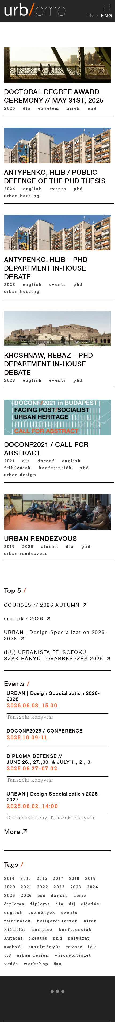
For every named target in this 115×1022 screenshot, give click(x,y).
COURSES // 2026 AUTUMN (42, 605)
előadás (90, 903)
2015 (25, 878)
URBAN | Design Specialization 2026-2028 (56, 635)
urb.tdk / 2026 (24, 618)
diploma (14, 903)
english (32, 188)
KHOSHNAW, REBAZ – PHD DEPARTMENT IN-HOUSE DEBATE (48, 363)
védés (11, 963)
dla (27, 108)
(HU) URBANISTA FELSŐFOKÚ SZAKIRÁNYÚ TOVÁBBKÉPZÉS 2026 (53, 655)
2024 (10, 188)
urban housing (22, 195)
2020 (27, 546)
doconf (46, 460)
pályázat (79, 938)
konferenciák (55, 467)
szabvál (13, 946)
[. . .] (57, 992)
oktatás (37, 938)
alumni (50, 546)
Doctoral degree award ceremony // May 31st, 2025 (53, 96)
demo (79, 895)
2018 (74, 878)
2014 (9, 878)
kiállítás (15, 929)
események (41, 912)
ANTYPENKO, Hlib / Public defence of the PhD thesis (54, 176)
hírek (73, 108)
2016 (42, 878)
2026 (26, 895)
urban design (20, 474)
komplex (42, 929)
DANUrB (59, 895)
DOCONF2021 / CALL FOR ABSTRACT (46, 448)
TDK (92, 946)
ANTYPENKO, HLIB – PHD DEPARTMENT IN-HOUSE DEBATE (45, 268)
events (57, 188)
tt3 (7, 955)
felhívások (17, 467)
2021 (9, 460)
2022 (42, 886)
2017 (58, 878)
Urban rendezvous (40, 539)
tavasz (74, 946)
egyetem (48, 108)
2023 (9, 284)
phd (92, 108)
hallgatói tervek (57, 921)
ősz (58, 963)
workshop (36, 963)
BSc (41, 895)
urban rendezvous (26, 553)
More (13, 831)
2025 (9, 108)
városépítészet (73, 955)
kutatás (13, 938)
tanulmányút (44, 946)
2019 (9, 546)
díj (72, 903)
